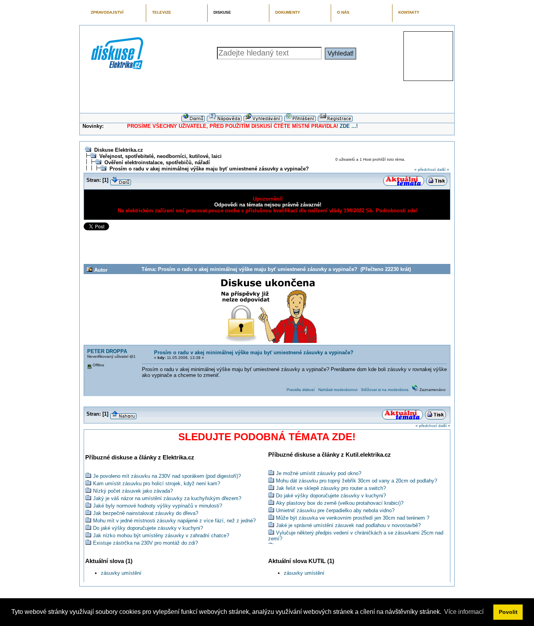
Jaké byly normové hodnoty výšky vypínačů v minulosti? (157, 506)
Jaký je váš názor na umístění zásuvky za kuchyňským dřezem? (167, 498)
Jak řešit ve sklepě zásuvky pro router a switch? (331, 488)
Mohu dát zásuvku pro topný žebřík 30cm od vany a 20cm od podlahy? (356, 481)
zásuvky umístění (121, 573)
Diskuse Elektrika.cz (118, 150)
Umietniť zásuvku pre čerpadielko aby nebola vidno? (335, 510)
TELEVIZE (161, 12)
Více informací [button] (464, 611)
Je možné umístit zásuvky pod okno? (318, 473)
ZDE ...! (349, 126)
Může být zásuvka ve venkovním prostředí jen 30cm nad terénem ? (352, 518)
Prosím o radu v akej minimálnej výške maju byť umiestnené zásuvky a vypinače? (209, 169)
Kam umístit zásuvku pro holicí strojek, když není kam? (156, 483)
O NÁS (343, 12)
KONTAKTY (408, 12)
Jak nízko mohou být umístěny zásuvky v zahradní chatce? (161, 535)
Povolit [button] (508, 612)
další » (443, 169)
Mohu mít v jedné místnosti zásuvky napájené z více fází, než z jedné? (174, 521)
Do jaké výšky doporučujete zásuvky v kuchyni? (148, 528)
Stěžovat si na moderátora (385, 389)
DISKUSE (222, 12)
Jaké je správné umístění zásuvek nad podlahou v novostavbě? (348, 525)
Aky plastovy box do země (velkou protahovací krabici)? (339, 503)
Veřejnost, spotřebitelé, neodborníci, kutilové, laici (160, 156)
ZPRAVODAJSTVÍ (107, 12)
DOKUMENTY (287, 12)
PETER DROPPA (107, 351)
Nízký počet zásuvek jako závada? (133, 491)
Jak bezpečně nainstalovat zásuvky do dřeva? (145, 513)
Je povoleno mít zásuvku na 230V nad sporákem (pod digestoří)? (167, 476)
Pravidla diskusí (301, 389)
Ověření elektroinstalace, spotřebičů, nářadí (157, 162)
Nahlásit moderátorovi (337, 389)
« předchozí (425, 169)
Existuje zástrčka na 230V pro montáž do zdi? (145, 543)
